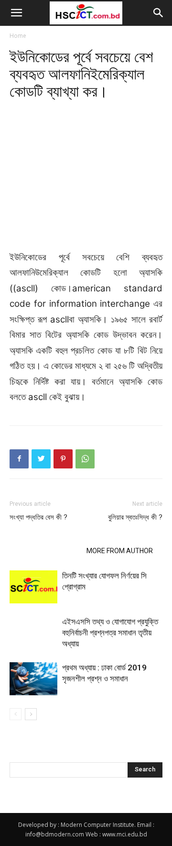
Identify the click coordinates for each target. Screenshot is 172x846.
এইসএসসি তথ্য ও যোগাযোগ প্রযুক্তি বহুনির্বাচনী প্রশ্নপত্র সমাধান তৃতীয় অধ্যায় (110, 632)
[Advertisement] (86, 180)
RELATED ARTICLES (45, 551)
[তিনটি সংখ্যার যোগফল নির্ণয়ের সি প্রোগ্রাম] (33, 586)
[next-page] (31, 714)
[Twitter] (41, 458)
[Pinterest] (63, 458)
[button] (16, 13)
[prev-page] (16, 714)
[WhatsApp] (85, 458)
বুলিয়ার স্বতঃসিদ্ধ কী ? (135, 517)
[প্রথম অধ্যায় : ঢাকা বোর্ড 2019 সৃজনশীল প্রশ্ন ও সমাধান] (33, 678)
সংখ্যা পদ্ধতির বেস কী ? (38, 517)
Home (18, 36)
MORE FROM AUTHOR (119, 551)
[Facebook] (19, 458)
